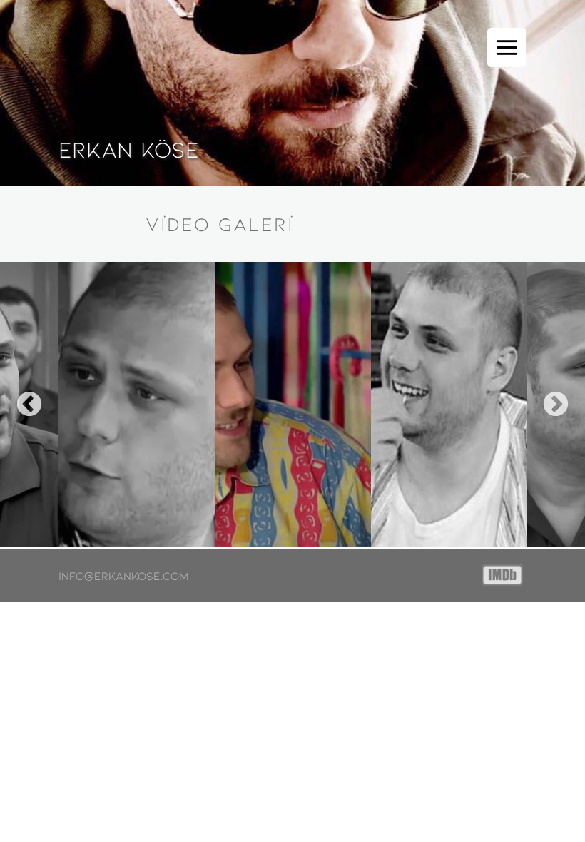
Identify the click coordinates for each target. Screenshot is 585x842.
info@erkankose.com (123, 576)
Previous (29, 405)
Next (555, 405)
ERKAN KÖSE (128, 148)
